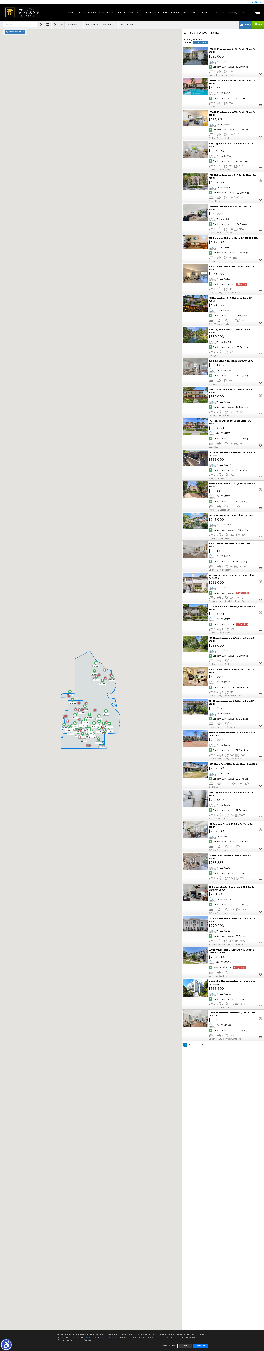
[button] (6, 1344)
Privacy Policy (89, 1337)
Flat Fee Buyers (127, 12)
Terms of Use (106, 1337)
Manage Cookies (167, 1346)
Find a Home (179, 12)
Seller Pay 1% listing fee (95, 12)
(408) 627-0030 (239, 12)
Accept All (200, 1346)
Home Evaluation (156, 12)
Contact (219, 12)
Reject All (185, 1346)
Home (71, 12)
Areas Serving (200, 12)
